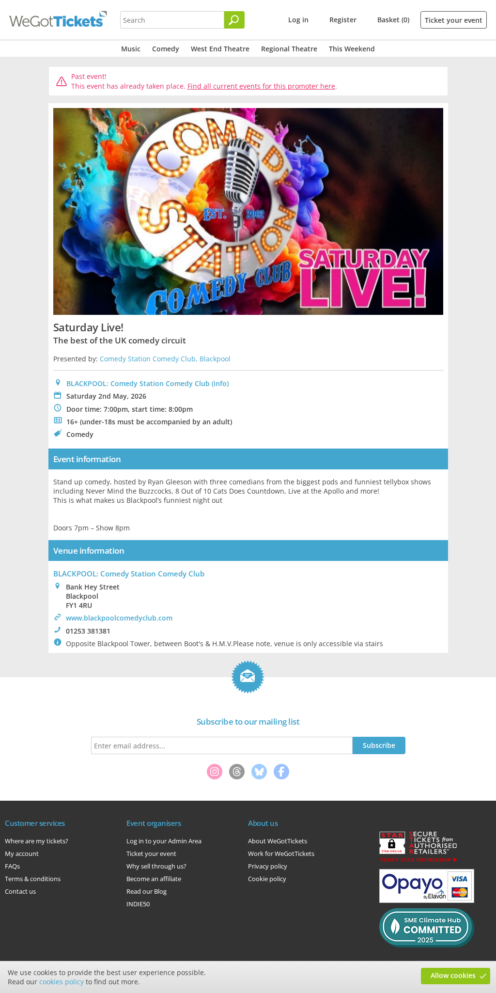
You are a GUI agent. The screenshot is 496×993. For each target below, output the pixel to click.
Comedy (165, 48)
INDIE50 (138, 904)
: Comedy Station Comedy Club (128, 573)
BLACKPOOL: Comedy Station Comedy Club (138, 383)
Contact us (20, 891)
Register (342, 19)
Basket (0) (393, 19)
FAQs (12, 866)
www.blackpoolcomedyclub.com (119, 617)
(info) (220, 383)
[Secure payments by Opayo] (426, 900)
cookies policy (61, 981)
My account (22, 853)
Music (130, 48)
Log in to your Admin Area (164, 841)
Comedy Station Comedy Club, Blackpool (165, 358)
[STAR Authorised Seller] (418, 861)
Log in (298, 19)
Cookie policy (267, 878)
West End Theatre (220, 48)
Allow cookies (453, 975)
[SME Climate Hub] (426, 945)
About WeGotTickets (277, 841)
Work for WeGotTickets (281, 853)
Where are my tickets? (36, 841)
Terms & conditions (33, 878)
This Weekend (352, 48)
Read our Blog (146, 891)
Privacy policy (267, 866)
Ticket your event (453, 20)
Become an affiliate (153, 878)
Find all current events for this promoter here (261, 86)
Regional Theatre (289, 48)
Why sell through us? (156, 866)
